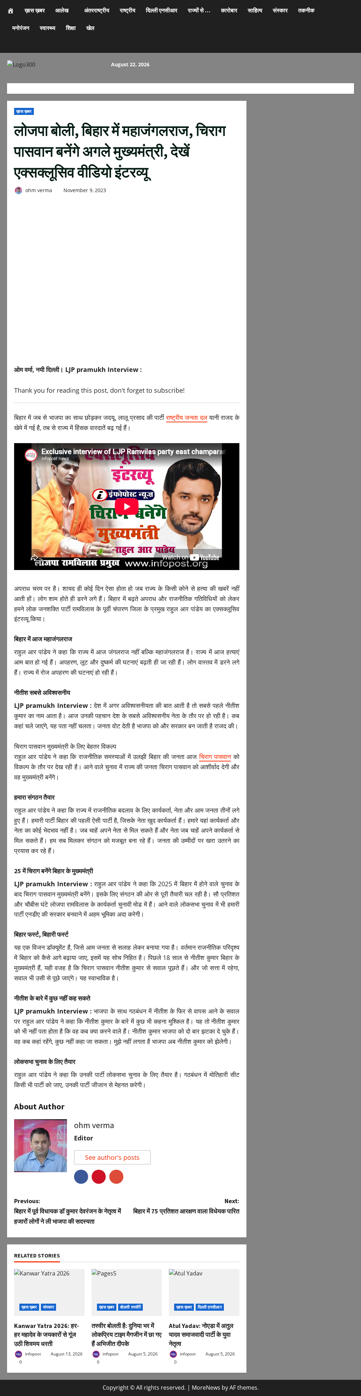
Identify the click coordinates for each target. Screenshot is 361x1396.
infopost (32, 1354)
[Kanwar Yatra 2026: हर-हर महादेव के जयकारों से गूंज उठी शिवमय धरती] (49, 1292)
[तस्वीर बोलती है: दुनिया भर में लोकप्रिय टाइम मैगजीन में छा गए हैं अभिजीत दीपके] (127, 1292)
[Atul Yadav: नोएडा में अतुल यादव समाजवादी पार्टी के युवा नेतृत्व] (204, 1292)
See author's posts (112, 1157)
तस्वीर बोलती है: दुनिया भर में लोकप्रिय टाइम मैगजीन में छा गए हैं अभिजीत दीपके (126, 1334)
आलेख (61, 10)
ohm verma (38, 190)
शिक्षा (71, 27)
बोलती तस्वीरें (130, 1307)
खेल (90, 27)
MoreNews (206, 1387)
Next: (186, 1206)
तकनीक (306, 10)
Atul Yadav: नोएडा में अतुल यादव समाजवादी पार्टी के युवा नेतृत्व (201, 1334)
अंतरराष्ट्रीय (96, 10)
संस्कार (280, 10)
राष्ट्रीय (127, 10)
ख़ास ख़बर (35, 10)
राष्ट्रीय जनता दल (186, 417)
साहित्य (255, 10)
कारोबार (229, 10)
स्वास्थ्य (47, 27)
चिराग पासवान (215, 756)
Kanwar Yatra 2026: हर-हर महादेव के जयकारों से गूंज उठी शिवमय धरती (46, 1334)
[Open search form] (9, 46)
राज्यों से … (199, 10)
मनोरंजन (20, 27)
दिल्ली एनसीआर (161, 10)
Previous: (67, 1211)
